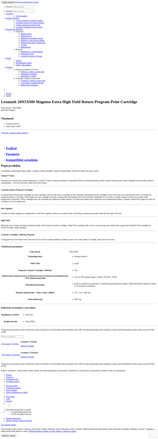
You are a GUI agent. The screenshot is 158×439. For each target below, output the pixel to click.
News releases (11, 390)
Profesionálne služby (24, 63)
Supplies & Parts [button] (12, 18)
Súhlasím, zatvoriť (8, 436)
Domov (9, 93)
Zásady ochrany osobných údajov (19, 421)
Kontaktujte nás (12, 379)
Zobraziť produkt (27, 346)
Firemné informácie (13, 418)
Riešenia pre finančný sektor (32, 38)
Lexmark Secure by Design (31, 56)
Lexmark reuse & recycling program (30, 23)
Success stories (12, 386)
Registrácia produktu (29, 74)
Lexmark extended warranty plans (29, 27)
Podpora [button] (9, 67)
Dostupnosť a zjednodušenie (32, 52)
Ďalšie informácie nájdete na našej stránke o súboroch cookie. (53, 431)
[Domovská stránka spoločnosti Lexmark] (26, 2)
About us (9, 377)
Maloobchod (26, 47)
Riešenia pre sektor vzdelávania (33, 43)
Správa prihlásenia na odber (17, 392)
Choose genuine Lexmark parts (28, 25)
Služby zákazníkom (23, 65)
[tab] (81, 148)
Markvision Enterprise (29, 85)
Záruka (18, 61)
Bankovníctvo (26, 34)
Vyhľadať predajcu (13, 388)
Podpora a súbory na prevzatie (32, 72)
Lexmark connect (13, 381)
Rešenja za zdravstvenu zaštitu (32, 40)
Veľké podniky (22, 16)
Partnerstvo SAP (27, 54)
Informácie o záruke (28, 76)
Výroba (24, 45)
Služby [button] (8, 58)
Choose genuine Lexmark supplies (29, 20)
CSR (8, 399)
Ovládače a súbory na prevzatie (33, 81)
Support (9, 401)
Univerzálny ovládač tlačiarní (32, 83)
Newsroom (10, 397)
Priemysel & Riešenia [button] (14, 29)
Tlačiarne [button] (9, 14)
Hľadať (9, 7)
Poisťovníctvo (26, 36)
